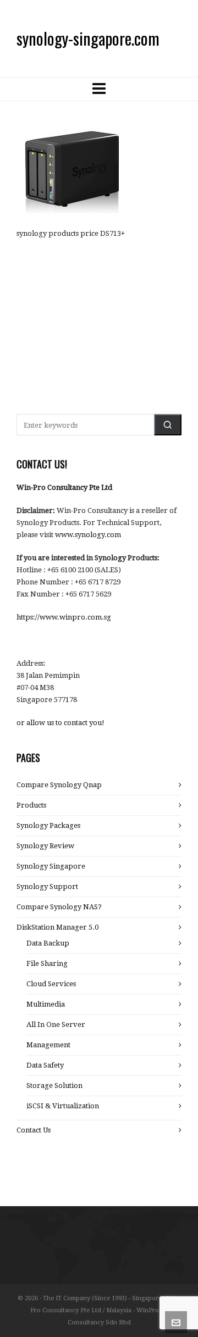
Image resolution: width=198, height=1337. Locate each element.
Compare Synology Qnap (59, 785)
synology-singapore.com (88, 38)
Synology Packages (48, 825)
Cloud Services (51, 984)
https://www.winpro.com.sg (63, 617)
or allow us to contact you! (60, 723)
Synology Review (45, 846)
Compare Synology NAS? (59, 907)
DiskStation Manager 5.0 (57, 927)
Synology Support (47, 886)
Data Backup (47, 943)
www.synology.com (88, 535)
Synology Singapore (50, 866)
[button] (168, 424)
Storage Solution (54, 1085)
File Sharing (47, 963)
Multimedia (45, 1004)
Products (31, 805)
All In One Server (55, 1024)
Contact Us (33, 1130)
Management (48, 1045)
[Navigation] (99, 89)
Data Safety (45, 1065)
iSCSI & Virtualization (62, 1106)
